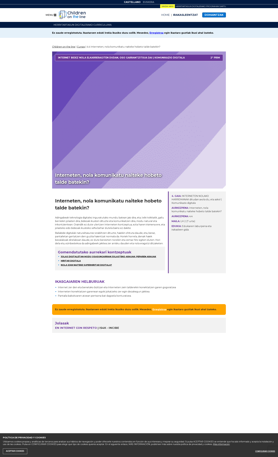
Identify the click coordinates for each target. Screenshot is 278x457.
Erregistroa (156, 32)
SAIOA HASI (167, 6)
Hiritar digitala (71, 260)
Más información (221, 444)
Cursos (81, 46)
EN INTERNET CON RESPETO (76, 328)
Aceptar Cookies (15, 451)
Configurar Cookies (265, 451)
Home (165, 15)
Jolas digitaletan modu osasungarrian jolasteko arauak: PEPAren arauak (108, 256)
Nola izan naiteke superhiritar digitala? (86, 265)
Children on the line (63, 46)
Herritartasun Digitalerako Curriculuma (82, 24)
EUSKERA (148, 2)
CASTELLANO (132, 2)
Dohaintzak (214, 15)
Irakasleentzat (185, 15)
